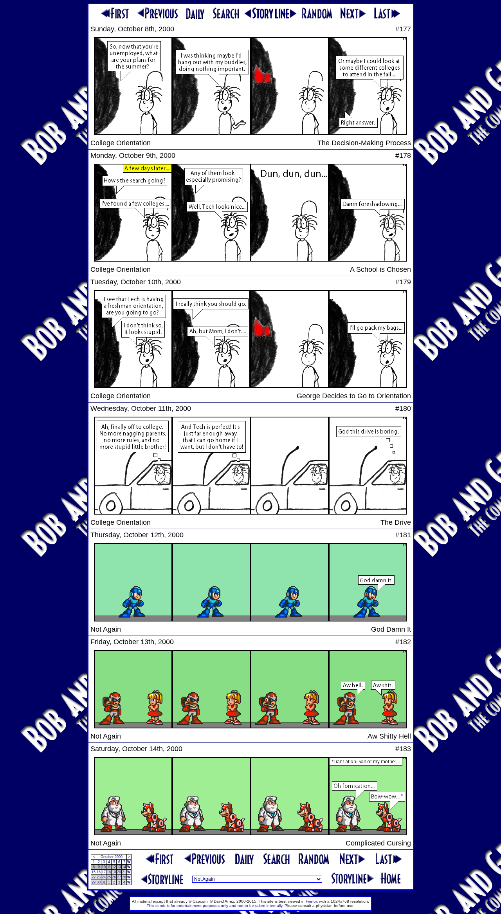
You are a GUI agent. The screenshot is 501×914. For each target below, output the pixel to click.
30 (99, 882)
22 (94, 877)
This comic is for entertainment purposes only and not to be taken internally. (215, 905)
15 (94, 872)
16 (99, 872)
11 (109, 867)
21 (124, 872)
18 (109, 872)
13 (119, 867)
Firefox (312, 901)
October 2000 (112, 857)
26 (114, 877)
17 (104, 872)
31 (104, 882)
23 (99, 877)
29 (94, 882)
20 (119, 872)
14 (124, 867)
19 (114, 872)
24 (104, 877)
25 (109, 877)
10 (104, 867)
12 (114, 867)
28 (124, 877)
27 (119, 877)
